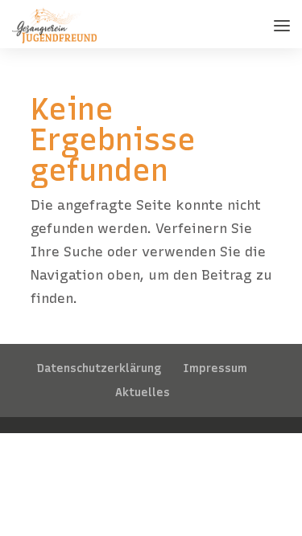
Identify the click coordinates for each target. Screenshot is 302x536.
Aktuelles (142, 392)
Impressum (215, 368)
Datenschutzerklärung (99, 368)
